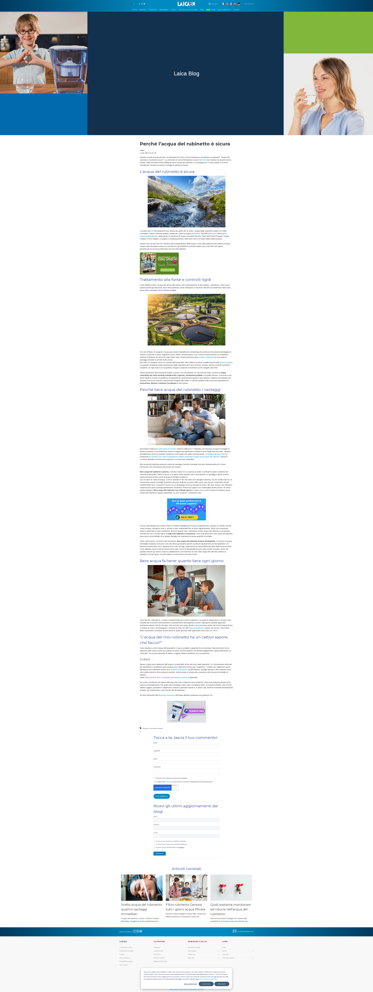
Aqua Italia (220, 454)
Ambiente (160, 728)
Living (173, 10)
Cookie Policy (213, 979)
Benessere (164, 10)
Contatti (236, 10)
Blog (202, 10)
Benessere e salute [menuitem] (197, 941)
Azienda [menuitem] (123, 941)
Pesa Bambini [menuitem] (192, 951)
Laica (142, 150)
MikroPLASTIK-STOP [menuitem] (160, 961)
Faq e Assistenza (223, 10)
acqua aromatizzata (196, 628)
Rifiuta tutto (222, 984)
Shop (213, 10)
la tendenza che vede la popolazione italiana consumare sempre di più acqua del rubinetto (184, 457)
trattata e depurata (206, 357)
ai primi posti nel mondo (166, 449)
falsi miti (202, 160)
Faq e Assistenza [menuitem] (124, 958)
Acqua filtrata (153, 728)
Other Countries (249, 4)
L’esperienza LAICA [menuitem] (125, 947)
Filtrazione (152, 10)
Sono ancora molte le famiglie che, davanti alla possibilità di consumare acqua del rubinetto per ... (230, 912)
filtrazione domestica (167, 695)
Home (134, 10)
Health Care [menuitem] (191, 954)
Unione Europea (225, 362)
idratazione (195, 234)
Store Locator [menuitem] (123, 965)
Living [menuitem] (225, 941)
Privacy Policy (204, 979)
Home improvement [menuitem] (228, 958)
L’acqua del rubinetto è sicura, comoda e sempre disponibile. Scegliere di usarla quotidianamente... (141, 912)
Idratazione (146, 728)
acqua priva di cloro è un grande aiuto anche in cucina (166, 677)
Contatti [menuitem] (121, 954)
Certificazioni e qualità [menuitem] (126, 951)
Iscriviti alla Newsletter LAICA (245, 931)
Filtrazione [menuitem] (159, 941)
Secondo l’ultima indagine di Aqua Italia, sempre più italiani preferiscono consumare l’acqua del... (186, 910)
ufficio (215, 631)
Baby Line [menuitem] (191, 958)
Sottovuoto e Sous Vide (188, 10)
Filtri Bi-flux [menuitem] (157, 954)
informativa (168, 782)
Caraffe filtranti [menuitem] (158, 951)
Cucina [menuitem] (224, 951)
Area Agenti (200, 989)
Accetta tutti (206, 984)
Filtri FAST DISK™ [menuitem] (159, 958)
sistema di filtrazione (179, 670)
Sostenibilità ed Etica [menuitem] (125, 961)
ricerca (214, 234)
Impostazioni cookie (190, 984)
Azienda (142, 10)
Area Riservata (192, 989)
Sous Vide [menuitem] (225, 954)
